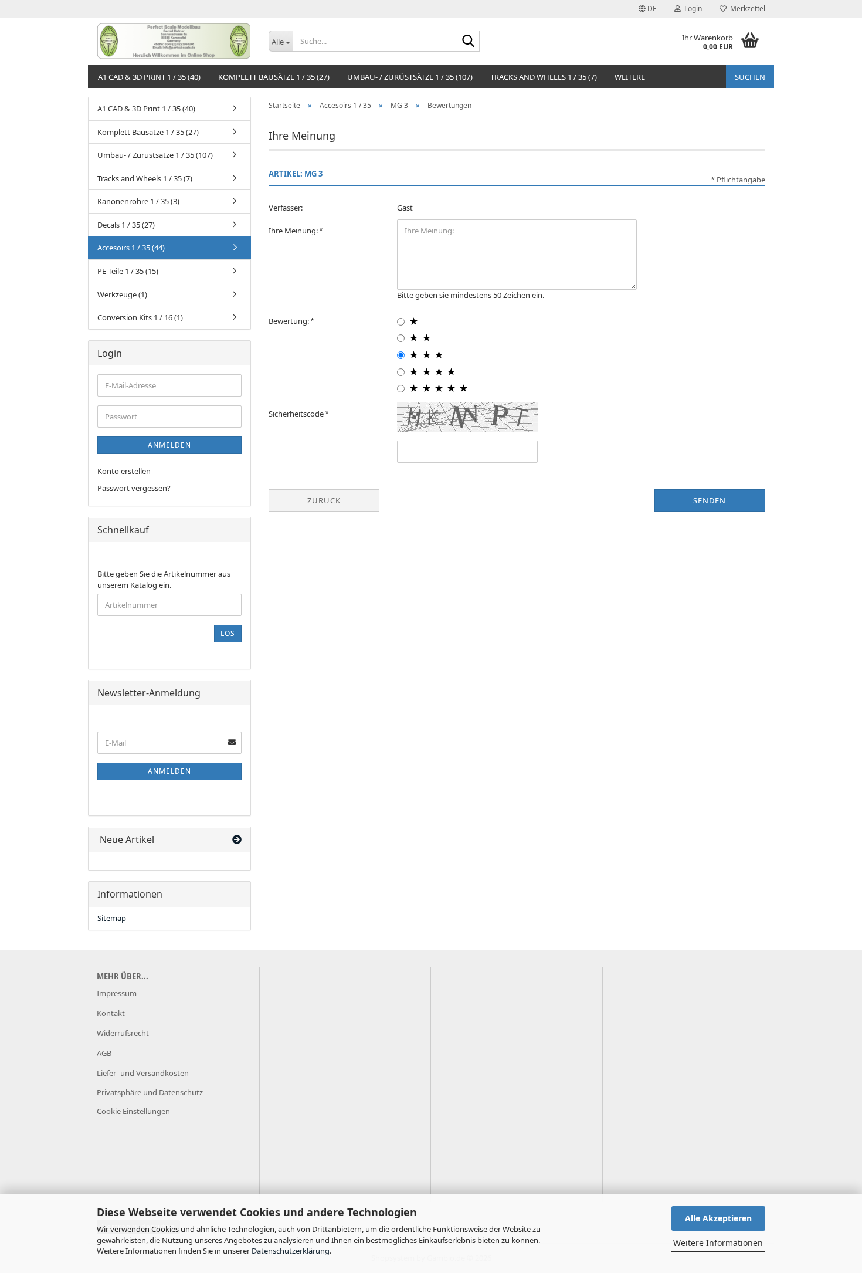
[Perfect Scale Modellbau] (174, 41)
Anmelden (169, 445)
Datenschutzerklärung (291, 1250)
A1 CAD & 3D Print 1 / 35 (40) (149, 77)
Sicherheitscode (297, 413)
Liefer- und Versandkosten (143, 1073)
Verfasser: (286, 207)
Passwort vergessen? (134, 488)
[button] (648, 9)
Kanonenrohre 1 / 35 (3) (138, 201)
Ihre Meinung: (294, 230)
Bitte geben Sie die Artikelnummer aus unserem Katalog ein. (163, 579)
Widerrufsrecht (123, 1033)
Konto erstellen (124, 471)
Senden (709, 500)
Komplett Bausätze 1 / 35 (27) (274, 77)
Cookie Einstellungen (133, 1111)
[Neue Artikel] (237, 840)
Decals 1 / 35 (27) (126, 224)
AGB (104, 1053)
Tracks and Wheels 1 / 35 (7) (543, 77)
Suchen (750, 77)
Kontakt (111, 1013)
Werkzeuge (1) (122, 294)
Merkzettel (746, 8)
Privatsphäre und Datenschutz (150, 1092)
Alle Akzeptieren (718, 1218)
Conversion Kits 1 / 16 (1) (140, 317)
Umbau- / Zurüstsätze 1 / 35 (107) (410, 77)
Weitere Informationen (718, 1242)
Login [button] (691, 8)
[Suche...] (468, 41)
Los (227, 633)
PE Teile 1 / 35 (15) (127, 271)
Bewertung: (290, 321)
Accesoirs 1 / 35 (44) (131, 247)
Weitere (630, 77)
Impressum (117, 993)
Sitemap (111, 918)
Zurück (324, 500)
